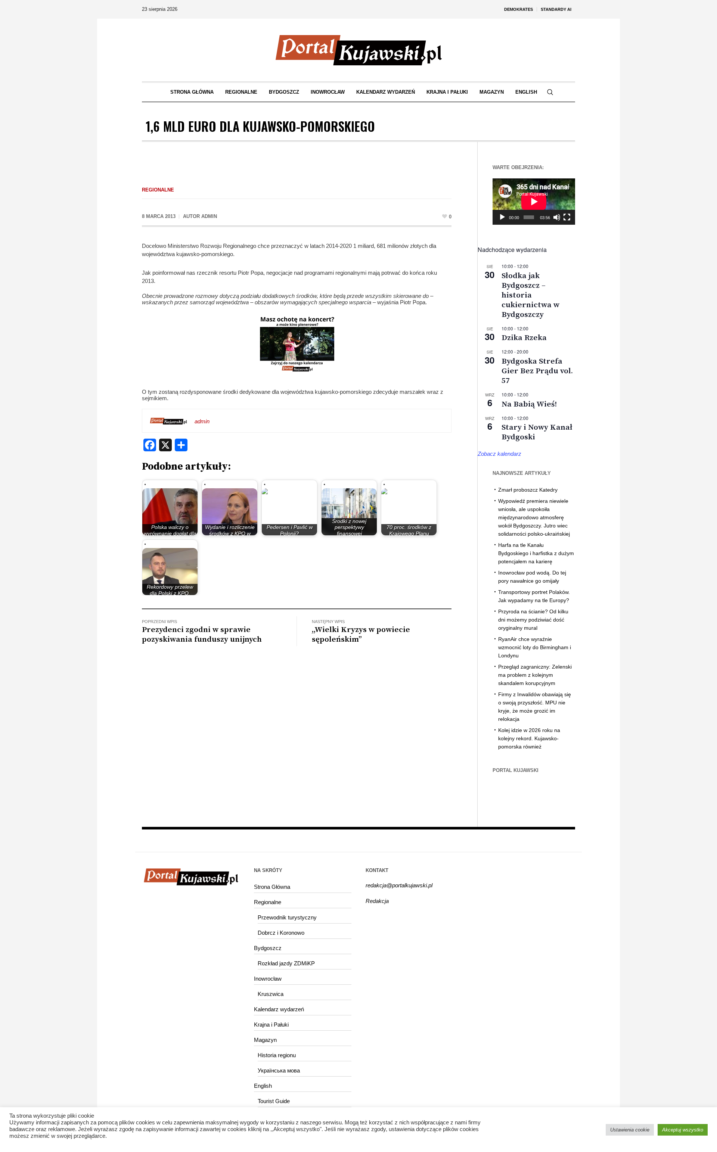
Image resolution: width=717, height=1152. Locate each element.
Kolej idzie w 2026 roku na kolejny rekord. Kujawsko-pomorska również (529, 738)
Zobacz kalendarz (499, 454)
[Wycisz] (557, 217)
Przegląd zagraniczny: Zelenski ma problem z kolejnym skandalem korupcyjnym (535, 675)
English (263, 1086)
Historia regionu (277, 1055)
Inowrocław (268, 978)
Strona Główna (272, 887)
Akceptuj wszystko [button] (682, 1130)
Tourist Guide (274, 1101)
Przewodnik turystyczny (287, 917)
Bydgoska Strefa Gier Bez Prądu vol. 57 (537, 371)
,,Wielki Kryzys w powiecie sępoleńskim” (361, 634)
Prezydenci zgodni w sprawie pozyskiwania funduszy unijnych (202, 634)
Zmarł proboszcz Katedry (528, 490)
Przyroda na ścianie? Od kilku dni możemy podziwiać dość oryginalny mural (533, 619)
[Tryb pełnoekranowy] (567, 217)
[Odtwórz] (502, 217)
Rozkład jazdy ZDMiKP (286, 963)
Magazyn (265, 1040)
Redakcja (377, 901)
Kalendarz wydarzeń (279, 1009)
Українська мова (279, 1070)
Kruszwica (270, 994)
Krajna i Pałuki (271, 1024)
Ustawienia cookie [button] (629, 1130)
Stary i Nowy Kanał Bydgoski (537, 432)
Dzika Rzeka (524, 338)
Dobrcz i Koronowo (281, 933)
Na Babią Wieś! (529, 404)
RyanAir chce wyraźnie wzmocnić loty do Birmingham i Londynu (534, 647)
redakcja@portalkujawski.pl (399, 885)
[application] (534, 201)
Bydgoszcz (268, 948)
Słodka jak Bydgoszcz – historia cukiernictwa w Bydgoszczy (530, 295)
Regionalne (158, 190)
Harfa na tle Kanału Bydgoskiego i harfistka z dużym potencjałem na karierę (536, 553)
